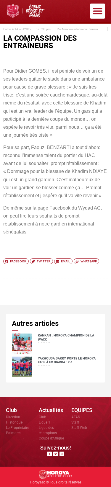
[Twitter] (55, 454)
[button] (97, 11)
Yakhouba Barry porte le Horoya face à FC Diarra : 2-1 (67, 360)
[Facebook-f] (49, 454)
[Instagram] (61, 454)
